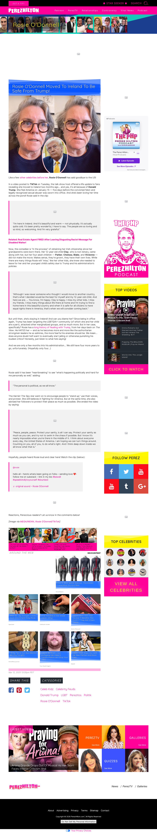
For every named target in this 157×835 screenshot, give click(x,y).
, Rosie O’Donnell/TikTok (46, 521)
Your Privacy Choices (81, 830)
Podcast (142, 10)
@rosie (16, 467)
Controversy (109, 10)
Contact (105, 810)
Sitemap (94, 810)
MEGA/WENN (27, 521)
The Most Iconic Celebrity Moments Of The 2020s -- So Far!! (19, 546)
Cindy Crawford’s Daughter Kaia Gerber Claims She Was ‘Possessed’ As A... (62, 547)
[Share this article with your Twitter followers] (27, 690)
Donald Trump (49, 695)
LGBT (64, 695)
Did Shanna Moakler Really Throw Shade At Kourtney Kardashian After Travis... (84, 547)
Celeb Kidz (46, 689)
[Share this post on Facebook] (11, 690)
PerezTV (73, 10)
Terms (84, 810)
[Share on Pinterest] (19, 690)
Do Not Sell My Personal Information (79, 821)
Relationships (90, 10)
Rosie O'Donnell (50, 701)
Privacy (74, 810)
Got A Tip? (19, 3)
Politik (87, 695)
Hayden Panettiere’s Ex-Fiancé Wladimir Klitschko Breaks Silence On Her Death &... (41, 547)
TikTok (67, 701)
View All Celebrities (126, 587)
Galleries (142, 786)
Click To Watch (126, 369)
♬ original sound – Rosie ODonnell (30, 486)
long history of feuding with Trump (52, 327)
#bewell (57, 477)
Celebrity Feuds (65, 689)
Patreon (59, 10)
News (115, 786)
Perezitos (75, 695)
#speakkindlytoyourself (25, 479)
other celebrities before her (34, 177)
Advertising (62, 810)
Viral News (127, 10)
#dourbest (43, 479)
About (51, 810)
